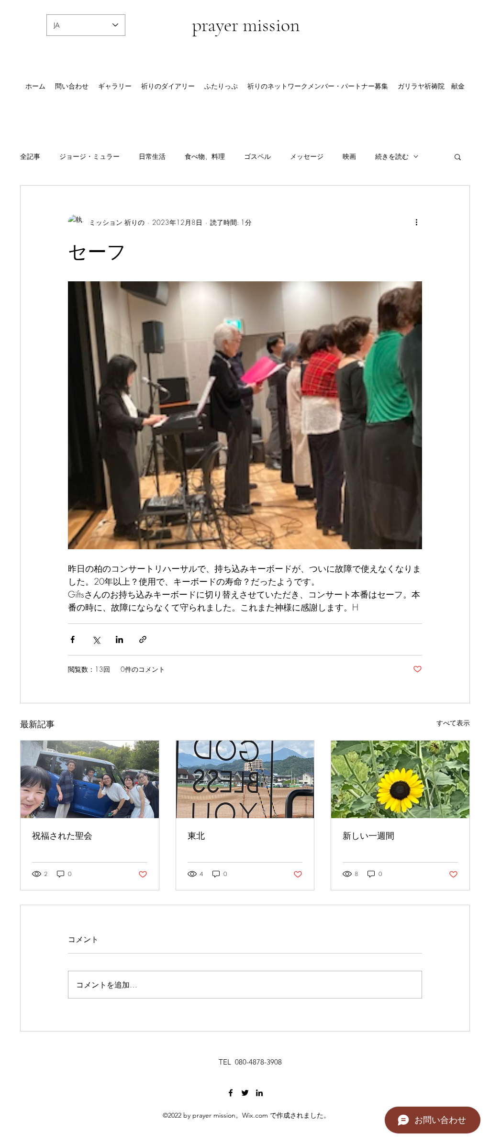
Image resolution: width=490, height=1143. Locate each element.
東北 (196, 836)
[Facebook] (230, 1093)
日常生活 (152, 156)
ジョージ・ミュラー (89, 156)
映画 (349, 156)
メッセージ (306, 156)
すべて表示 (453, 722)
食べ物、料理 (205, 156)
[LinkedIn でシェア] (119, 639)
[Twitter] (245, 1093)
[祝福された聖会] (90, 779)
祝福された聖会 (62, 836)
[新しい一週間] (400, 779)
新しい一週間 (368, 836)
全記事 (30, 156)
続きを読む (392, 156)
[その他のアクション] (416, 222)
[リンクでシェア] (142, 639)
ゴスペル (257, 156)
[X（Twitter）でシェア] (95, 639)
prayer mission (246, 24)
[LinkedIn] (259, 1093)
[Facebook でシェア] (72, 639)
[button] (457, 156)
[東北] (245, 779)
